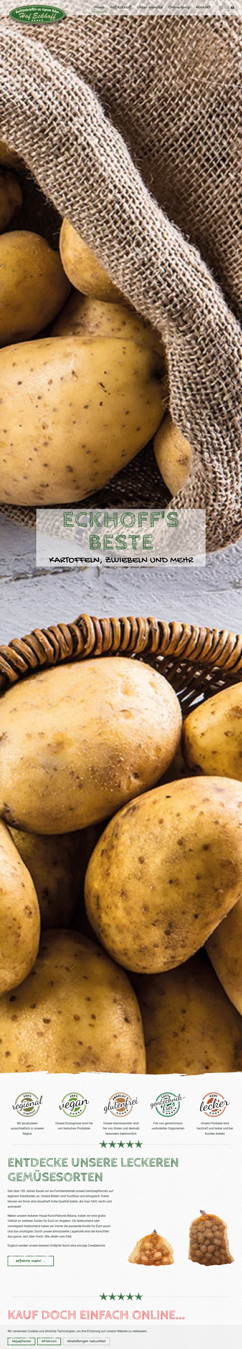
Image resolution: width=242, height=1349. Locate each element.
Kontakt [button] (203, 7)
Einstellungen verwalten (86, 1341)
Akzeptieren (21, 1341)
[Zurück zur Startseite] (38, 14)
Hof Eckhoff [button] (120, 7)
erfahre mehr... (31, 1261)
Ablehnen (49, 1341)
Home (99, 7)
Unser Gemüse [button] (150, 7)
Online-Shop (179, 7)
